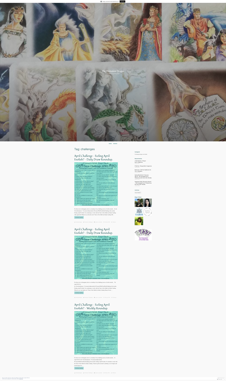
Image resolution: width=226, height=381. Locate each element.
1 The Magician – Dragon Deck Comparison (140, 161)
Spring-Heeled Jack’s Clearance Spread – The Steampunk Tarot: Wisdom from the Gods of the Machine (143, 176)
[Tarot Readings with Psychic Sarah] (139, 203)
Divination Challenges (88, 222)
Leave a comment (98, 222)
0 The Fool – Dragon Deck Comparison (143, 166)
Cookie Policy (21, 378)
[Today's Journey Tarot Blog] (139, 212)
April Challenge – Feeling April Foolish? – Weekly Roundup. (92, 306)
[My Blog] (147, 212)
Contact (115, 143)
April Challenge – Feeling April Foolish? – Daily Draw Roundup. (93, 157)
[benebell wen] (147, 203)
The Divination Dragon (113, 71)
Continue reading (78, 218)
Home (110, 143)
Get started (122, 1)
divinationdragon (78, 222)
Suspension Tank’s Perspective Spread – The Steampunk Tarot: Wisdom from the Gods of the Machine (143, 183)
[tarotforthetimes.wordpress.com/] (139, 221)
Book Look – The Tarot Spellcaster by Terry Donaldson (143, 170)
